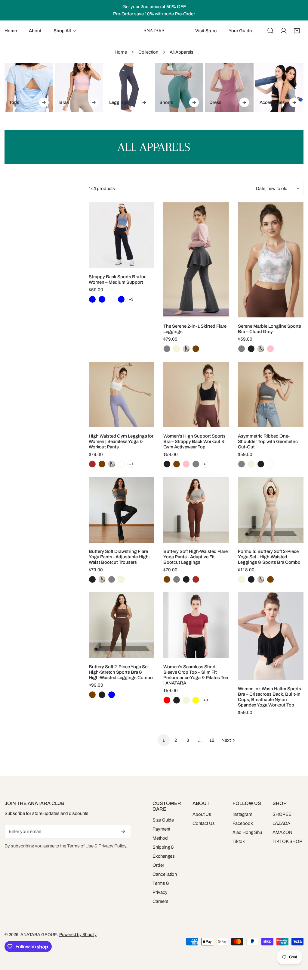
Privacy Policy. (112, 846)
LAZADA (281, 823)
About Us (201, 814)
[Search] (270, 30)
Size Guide (163, 820)
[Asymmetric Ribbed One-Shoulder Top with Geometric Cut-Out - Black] (260, 464)
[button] (296, 30)
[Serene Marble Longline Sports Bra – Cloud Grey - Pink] (270, 348)
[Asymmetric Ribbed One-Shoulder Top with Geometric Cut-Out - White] (270, 464)
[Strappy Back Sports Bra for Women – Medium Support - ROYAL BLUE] (121, 299)
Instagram (242, 814)
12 (211, 740)
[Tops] (29, 87)
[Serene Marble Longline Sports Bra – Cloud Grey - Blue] (260, 348)
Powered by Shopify (78, 934)
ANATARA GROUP (38, 934)
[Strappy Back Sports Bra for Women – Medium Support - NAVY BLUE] (102, 299)
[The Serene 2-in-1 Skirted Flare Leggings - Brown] (195, 348)
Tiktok (239, 841)
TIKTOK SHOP (287, 841)
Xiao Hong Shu (247, 832)
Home (121, 52)
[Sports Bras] (79, 87)
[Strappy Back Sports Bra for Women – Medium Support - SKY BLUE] (92, 299)
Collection (148, 52)
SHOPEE (282, 814)
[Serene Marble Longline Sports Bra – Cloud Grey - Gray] (241, 348)
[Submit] (123, 831)
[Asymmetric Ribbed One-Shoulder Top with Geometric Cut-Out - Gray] (241, 464)
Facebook (243, 823)
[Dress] (229, 87)
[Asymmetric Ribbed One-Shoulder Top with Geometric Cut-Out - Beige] (251, 464)
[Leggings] (129, 87)
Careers (160, 901)
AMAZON (282, 832)
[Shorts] (179, 87)
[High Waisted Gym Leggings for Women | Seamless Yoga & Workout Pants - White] (121, 464)
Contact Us (203, 823)
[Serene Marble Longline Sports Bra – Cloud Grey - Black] (251, 348)
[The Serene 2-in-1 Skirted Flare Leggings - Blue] (186, 348)
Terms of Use (80, 846)
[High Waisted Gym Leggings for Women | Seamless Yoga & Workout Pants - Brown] (102, 464)
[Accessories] (279, 87)
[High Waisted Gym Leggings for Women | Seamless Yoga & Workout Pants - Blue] (111, 464)
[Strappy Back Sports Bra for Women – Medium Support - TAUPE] (111, 299)
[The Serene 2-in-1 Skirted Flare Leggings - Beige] (176, 348)
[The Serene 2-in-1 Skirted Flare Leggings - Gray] (167, 348)
